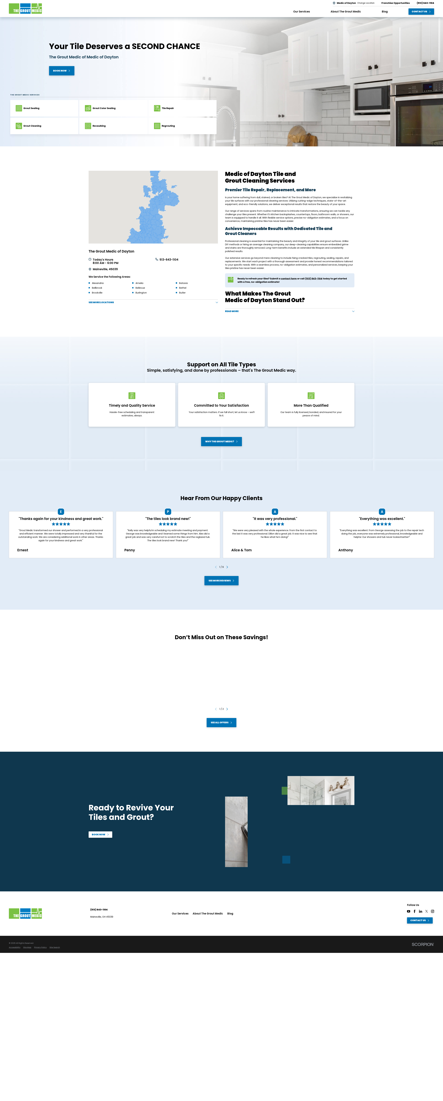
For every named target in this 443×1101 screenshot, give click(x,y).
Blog (230, 913)
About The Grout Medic (208, 913)
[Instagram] (432, 911)
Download (128, 683)
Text (107, 683)
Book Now (60, 70)
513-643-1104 (169, 260)
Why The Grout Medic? (219, 441)
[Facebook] (414, 911)
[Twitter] (426, 911)
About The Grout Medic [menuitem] (346, 11)
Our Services (180, 913)
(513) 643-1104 (425, 3)
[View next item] (227, 567)
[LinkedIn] (420, 911)
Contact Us (419, 11)
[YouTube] (408, 911)
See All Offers (220, 722)
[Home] (25, 8)
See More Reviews (220, 580)
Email (116, 683)
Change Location (365, 3)
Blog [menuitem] (385, 11)
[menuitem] (14, 947)
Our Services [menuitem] (301, 11)
